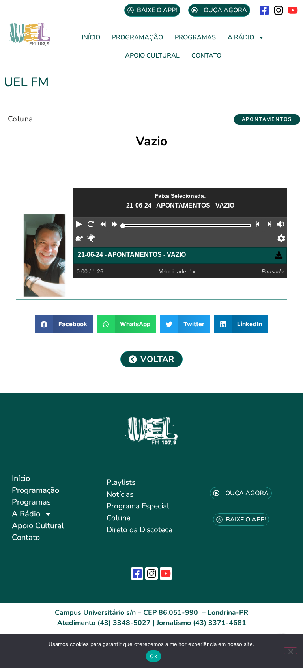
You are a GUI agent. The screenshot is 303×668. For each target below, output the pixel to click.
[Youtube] (293, 10)
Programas (195, 37)
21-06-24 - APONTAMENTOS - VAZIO (132, 254)
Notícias (120, 494)
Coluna (20, 119)
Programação (137, 37)
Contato (206, 55)
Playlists (121, 482)
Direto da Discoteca (139, 530)
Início (91, 37)
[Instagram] (279, 10)
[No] (290, 650)
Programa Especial (138, 506)
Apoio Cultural (152, 55)
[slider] (122, 225)
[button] (267, 119)
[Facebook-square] (264, 10)
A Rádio (241, 37)
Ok (153, 656)
